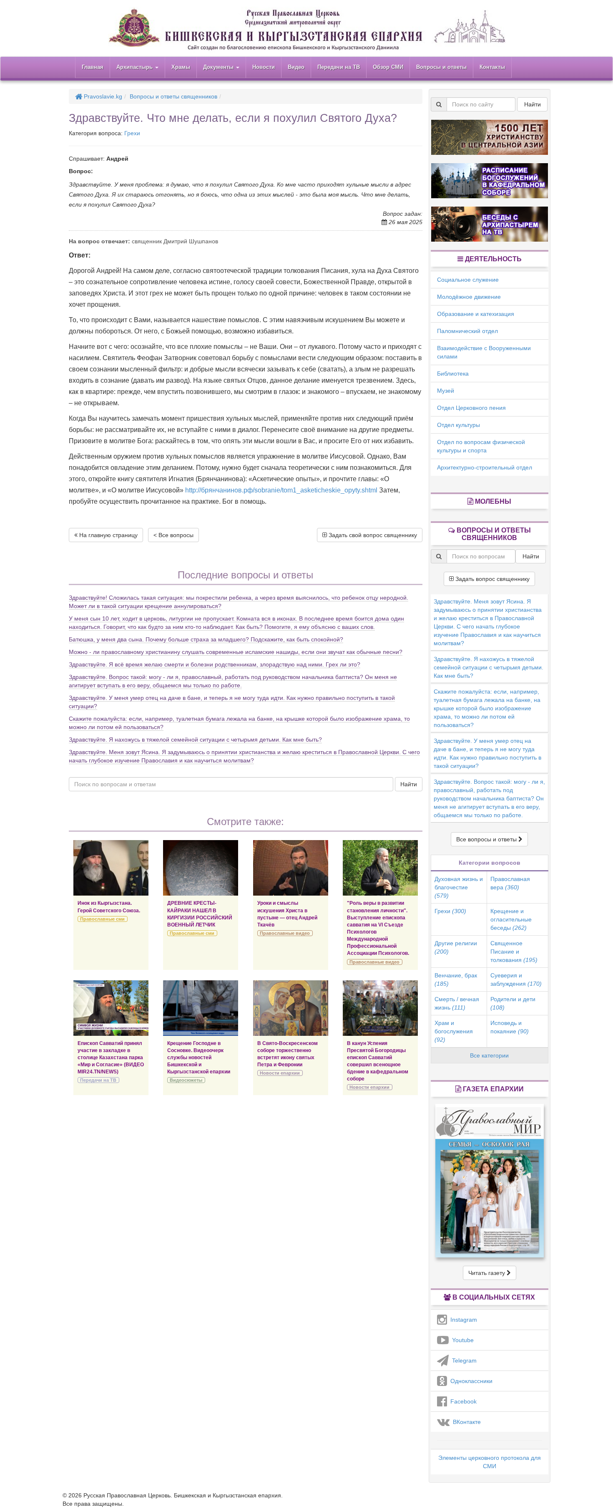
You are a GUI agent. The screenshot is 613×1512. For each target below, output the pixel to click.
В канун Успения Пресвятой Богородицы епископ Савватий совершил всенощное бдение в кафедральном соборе (377, 1061)
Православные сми (102, 918)
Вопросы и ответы (441, 67)
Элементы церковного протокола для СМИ (489, 1461)
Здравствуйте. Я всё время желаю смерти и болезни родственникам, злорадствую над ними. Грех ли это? (214, 664)
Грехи (132, 133)
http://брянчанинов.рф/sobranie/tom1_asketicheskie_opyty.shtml (281, 490)
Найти (408, 784)
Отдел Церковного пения (471, 407)
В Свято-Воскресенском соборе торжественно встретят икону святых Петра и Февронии (287, 1054)
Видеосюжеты (186, 1080)
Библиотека (453, 373)
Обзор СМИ (388, 67)
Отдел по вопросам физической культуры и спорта (481, 446)
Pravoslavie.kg (102, 96)
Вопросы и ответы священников (173, 96)
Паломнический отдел (467, 331)
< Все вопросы (173, 535)
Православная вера (510, 883)
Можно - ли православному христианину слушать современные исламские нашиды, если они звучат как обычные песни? (235, 652)
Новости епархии (280, 1072)
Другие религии (456, 947)
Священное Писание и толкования (514, 951)
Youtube (461, 1340)
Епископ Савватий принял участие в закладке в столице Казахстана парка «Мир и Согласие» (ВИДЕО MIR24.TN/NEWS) (111, 1057)
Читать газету (487, 1273)
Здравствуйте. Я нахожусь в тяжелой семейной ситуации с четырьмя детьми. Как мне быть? (195, 739)
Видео (296, 67)
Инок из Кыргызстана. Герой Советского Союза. (109, 906)
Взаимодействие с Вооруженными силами (484, 352)
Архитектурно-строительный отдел (484, 467)
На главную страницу (108, 535)
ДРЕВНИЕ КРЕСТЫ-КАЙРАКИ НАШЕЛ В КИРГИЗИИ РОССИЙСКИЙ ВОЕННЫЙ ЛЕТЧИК (199, 913)
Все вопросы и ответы (487, 839)
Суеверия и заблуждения (516, 979)
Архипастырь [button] (135, 67)
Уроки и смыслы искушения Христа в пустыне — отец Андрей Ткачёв (287, 913)
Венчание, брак (456, 979)
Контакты (492, 67)
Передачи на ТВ (338, 67)
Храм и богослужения (454, 1031)
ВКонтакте (465, 1422)
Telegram (463, 1360)
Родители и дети (512, 1003)
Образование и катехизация (475, 313)
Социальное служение (468, 279)
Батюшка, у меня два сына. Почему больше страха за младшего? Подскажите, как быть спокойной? (206, 639)
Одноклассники (469, 1381)
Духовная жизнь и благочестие (459, 887)
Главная (92, 67)
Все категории (489, 1055)
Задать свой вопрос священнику (372, 535)
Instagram (462, 1319)
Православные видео (285, 933)
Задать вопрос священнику (492, 579)
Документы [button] (219, 67)
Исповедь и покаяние (509, 1027)
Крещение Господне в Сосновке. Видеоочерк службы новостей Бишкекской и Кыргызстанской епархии (198, 1057)
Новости (263, 67)
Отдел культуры (458, 425)
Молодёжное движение (469, 296)
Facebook (462, 1401)
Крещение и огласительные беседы (511, 919)
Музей (445, 390)
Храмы (180, 67)
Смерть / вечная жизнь (457, 1003)
